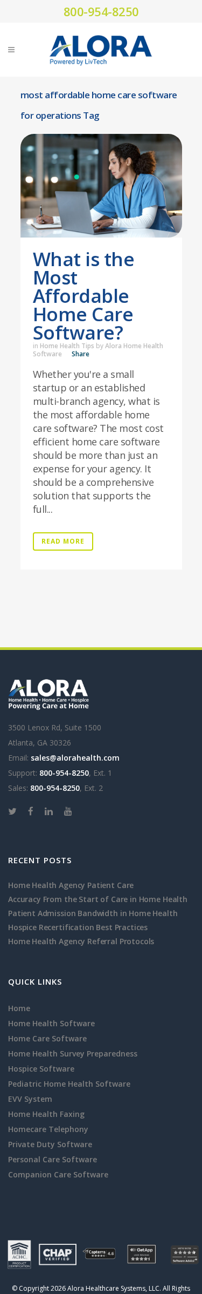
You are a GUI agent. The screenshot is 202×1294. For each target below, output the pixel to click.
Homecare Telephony (48, 1129)
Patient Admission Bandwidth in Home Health (93, 913)
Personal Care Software (52, 1159)
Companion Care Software (58, 1174)
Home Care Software (47, 1038)
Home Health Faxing (46, 1114)
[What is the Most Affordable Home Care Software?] (101, 186)
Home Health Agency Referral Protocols (81, 941)
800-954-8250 (101, 11)
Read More (63, 541)
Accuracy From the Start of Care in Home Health (97, 899)
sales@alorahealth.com (75, 758)
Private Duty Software (50, 1144)
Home (19, 1008)
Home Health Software (51, 1023)
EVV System (30, 1099)
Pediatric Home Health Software (69, 1084)
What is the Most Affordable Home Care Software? (84, 295)
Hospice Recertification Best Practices (78, 927)
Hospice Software (41, 1068)
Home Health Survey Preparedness (72, 1053)
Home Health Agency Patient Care (71, 885)
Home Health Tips (67, 345)
